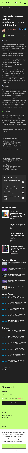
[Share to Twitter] (22, 29)
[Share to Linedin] (25, 29)
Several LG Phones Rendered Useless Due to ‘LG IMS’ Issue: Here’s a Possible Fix (12, 182)
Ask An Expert (5, 417)
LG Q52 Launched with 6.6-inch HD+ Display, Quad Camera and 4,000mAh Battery (12, 198)
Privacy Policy (20, 398)
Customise (14, 450)
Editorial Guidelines (6, 419)
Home (3, 7)
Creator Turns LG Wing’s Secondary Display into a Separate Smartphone (11, 187)
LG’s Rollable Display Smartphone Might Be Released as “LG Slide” (12, 192)
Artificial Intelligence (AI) (7, 415)
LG (7, 7)
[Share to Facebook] (20, 29)
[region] (14, 441)
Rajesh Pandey (11, 29)
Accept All (14, 446)
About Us (4, 429)
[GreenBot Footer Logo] (8, 387)
